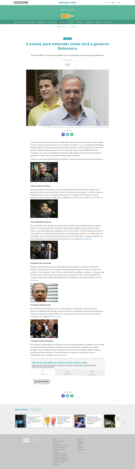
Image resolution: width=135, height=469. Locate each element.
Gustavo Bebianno (60, 355)
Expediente (81, 449)
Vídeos (80, 445)
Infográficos (81, 443)
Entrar (119, 2)
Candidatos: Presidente (60, 454)
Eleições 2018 (67, 2)
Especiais (80, 441)
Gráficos (107, 22)
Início (21, 22)
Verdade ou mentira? (59, 449)
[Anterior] (11, 423)
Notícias (67, 9)
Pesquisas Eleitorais (59, 447)
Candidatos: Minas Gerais (60, 460)
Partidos (55, 464)
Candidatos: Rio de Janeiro (61, 458)
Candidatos (41, 22)
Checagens (89, 22)
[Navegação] (16, 22)
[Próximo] (124, 423)
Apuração (56, 443)
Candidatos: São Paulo (60, 456)
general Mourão (86, 239)
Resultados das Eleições (60, 445)
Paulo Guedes (55, 316)
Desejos (99, 22)
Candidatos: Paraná (59, 462)
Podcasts (80, 447)
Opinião (71, 22)
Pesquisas (52, 22)
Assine (80, 439)
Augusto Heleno (96, 198)
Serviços (79, 22)
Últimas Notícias (58, 441)
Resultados (30, 22)
